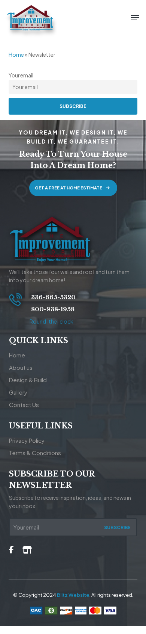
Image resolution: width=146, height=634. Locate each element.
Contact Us (24, 404)
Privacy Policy (27, 440)
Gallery (18, 392)
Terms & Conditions (35, 452)
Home (16, 54)
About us (21, 367)
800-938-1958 (52, 309)
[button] (135, 17)
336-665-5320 (53, 297)
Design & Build (28, 379)
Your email (21, 75)
